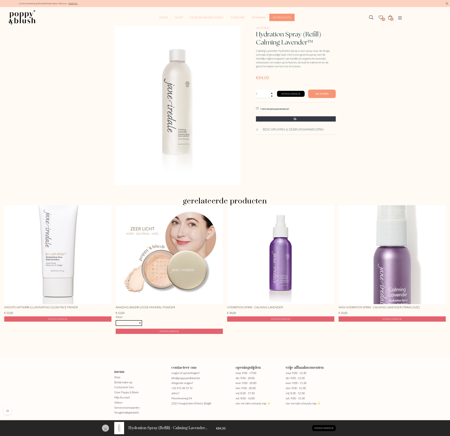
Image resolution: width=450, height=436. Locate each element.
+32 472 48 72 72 (181, 388)
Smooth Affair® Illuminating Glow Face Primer (41, 307)
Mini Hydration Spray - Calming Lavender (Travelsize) (379, 307)
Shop (117, 377)
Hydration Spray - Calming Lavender (255, 307)
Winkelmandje (324, 428)
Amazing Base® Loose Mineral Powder (145, 307)
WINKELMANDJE (58, 318)
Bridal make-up (123, 382)
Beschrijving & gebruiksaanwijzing (293, 129)
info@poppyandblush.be (185, 378)
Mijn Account (122, 397)
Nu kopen (322, 93)
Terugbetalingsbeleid (126, 412)
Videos (118, 402)
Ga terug (262, 28)
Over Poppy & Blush (126, 392)
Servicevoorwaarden (127, 407)
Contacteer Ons (124, 387)
